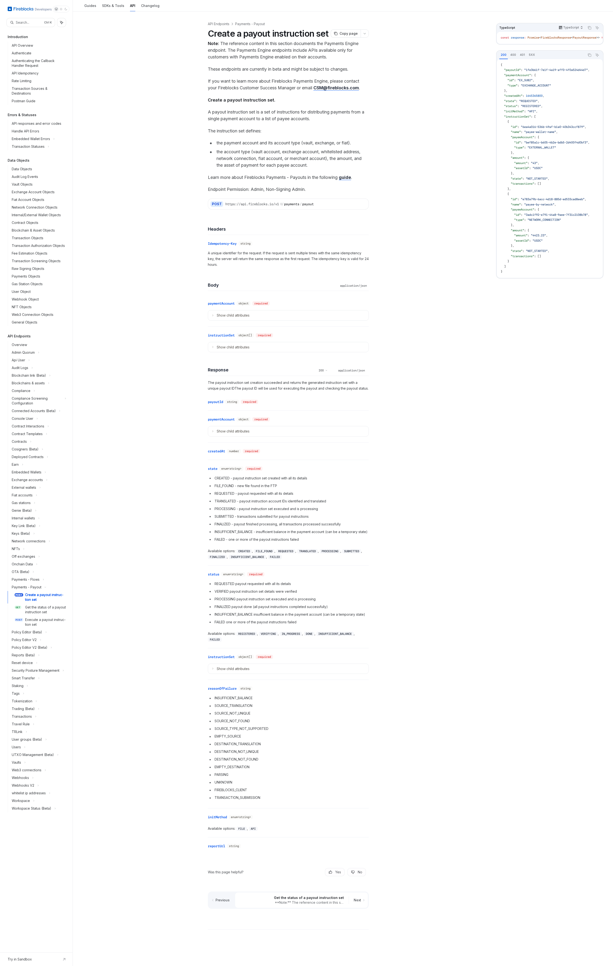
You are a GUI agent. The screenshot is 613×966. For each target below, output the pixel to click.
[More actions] (365, 33)
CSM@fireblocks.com (336, 87)
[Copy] (363, 204)
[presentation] (550, 38)
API (132, 6)
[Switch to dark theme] (65, 9)
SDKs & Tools (113, 6)
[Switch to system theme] (56, 9)
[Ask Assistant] (597, 28)
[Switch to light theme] (61, 9)
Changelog (150, 6)
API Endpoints (218, 24)
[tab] (503, 55)
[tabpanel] (550, 168)
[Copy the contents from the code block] (589, 28)
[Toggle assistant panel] (61, 22)
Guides (90, 6)
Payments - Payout (250, 24)
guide (345, 177)
